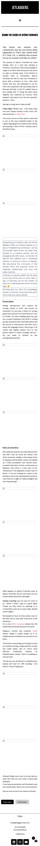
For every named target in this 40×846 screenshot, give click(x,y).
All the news (22, 802)
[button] (20, 20)
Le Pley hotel (20, 114)
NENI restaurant (18, 624)
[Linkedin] (14, 842)
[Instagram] (20, 842)
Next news (7, 802)
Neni (34, 631)
